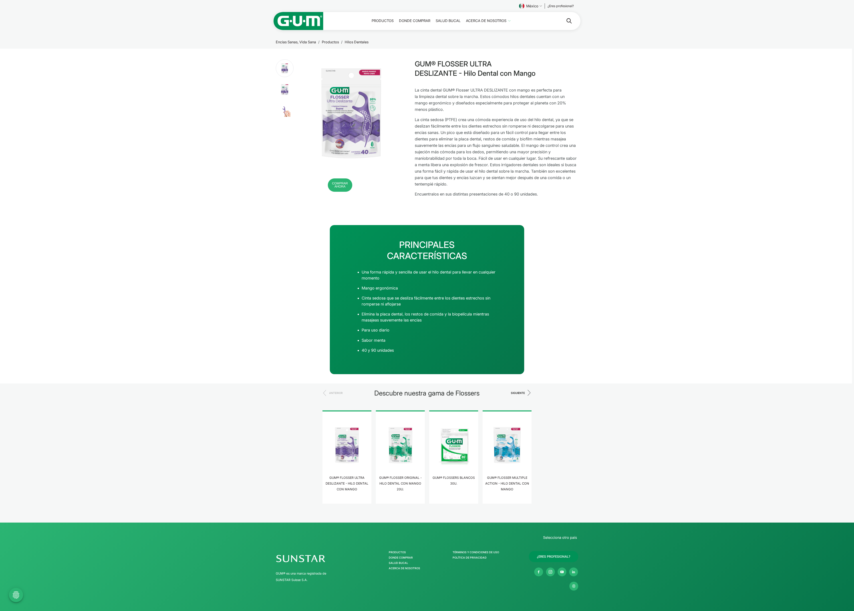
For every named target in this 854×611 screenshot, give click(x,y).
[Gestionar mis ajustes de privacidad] (573, 586)
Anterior (336, 393)
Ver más (347, 503)
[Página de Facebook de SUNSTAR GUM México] (538, 571)
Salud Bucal (448, 21)
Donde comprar (414, 21)
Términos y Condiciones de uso (476, 552)
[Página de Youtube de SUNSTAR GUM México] (562, 571)
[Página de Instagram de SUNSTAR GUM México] (550, 571)
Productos (383, 21)
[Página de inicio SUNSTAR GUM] (298, 21)
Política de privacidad (470, 557)
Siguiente (518, 393)
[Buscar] (565, 21)
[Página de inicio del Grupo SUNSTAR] (313, 558)
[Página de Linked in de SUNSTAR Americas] (573, 571)
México (532, 6)
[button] (285, 68)
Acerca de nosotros (486, 21)
